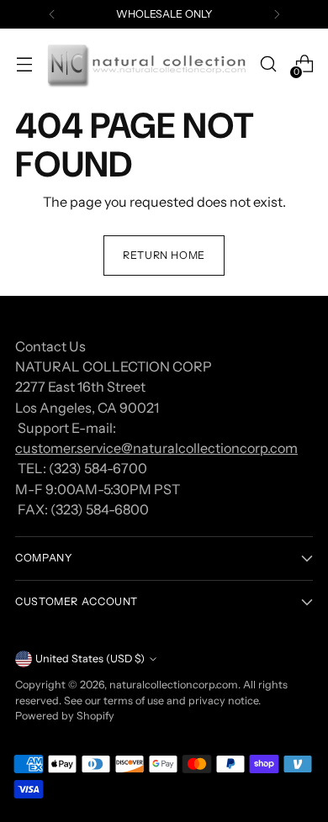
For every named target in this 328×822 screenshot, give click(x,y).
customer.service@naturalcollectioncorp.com (156, 448)
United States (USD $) (90, 658)
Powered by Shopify (64, 715)
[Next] (276, 14)
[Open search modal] (268, 64)
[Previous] (52, 14)
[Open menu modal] (24, 64)
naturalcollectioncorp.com (173, 684)
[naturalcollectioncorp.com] (146, 64)
